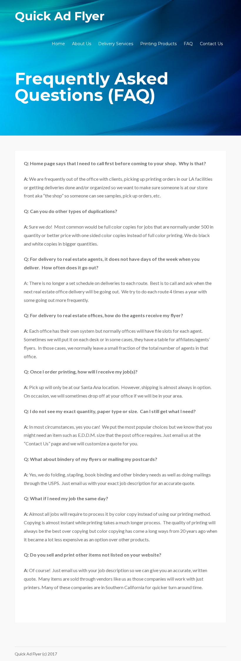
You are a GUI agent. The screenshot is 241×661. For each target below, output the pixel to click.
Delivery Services (115, 43)
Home (58, 43)
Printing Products (158, 43)
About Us (81, 43)
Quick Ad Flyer (60, 16)
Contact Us (211, 43)
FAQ (188, 43)
